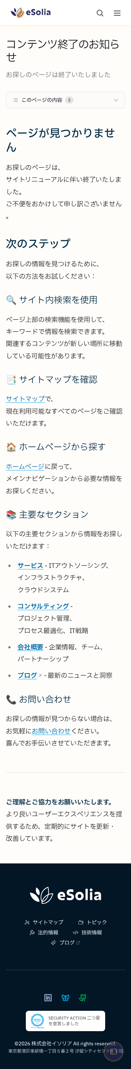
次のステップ (38, 244)
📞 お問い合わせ (38, 699)
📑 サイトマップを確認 (52, 379)
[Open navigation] (113, 1051)
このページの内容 (46, 100)
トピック (97, 922)
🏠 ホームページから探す (56, 447)
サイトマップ (25, 399)
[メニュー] (117, 13)
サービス (30, 565)
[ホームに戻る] (65, 895)
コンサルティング (43, 606)
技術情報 (92, 932)
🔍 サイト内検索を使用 (52, 300)
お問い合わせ (51, 731)
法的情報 (48, 932)
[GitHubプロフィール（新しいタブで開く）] (83, 998)
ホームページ (25, 466)
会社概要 (30, 647)
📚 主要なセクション (47, 514)
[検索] (100, 13)
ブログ (27, 675)
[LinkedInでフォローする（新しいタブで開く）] (48, 998)
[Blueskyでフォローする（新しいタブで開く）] (65, 998)
